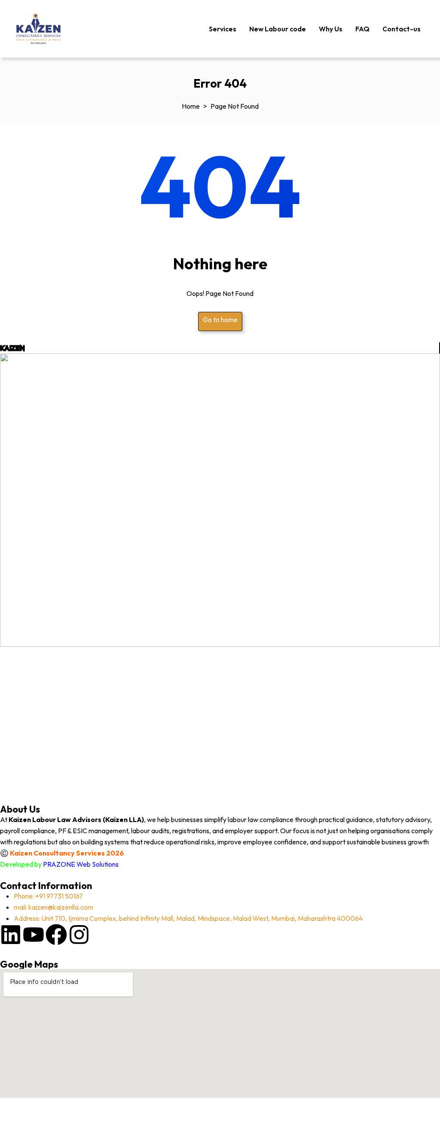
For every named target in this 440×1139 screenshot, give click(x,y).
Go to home (220, 319)
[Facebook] (56, 934)
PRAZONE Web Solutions (81, 864)
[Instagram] (79, 934)
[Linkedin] (10, 934)
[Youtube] (33, 934)
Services (222, 28)
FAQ (362, 28)
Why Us (330, 28)
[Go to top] (10, 1119)
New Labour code (277, 28)
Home (191, 106)
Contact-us (401, 28)
